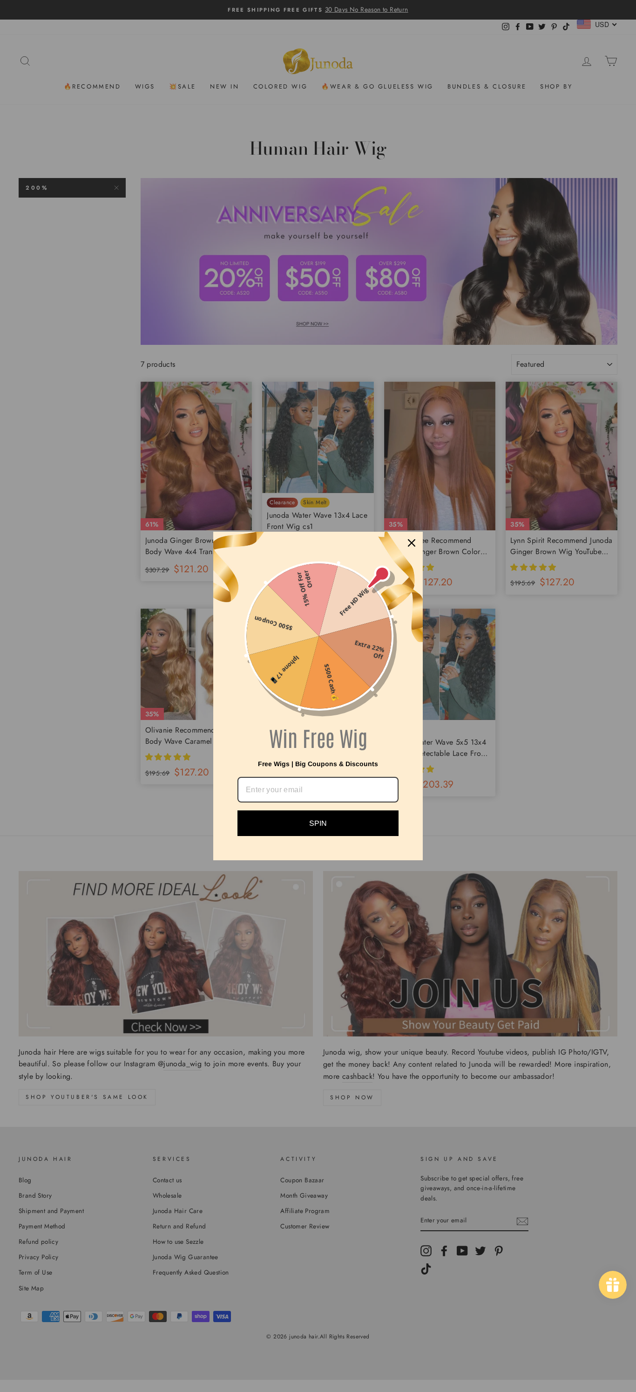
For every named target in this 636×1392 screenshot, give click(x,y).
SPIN (318, 823)
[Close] (411, 543)
